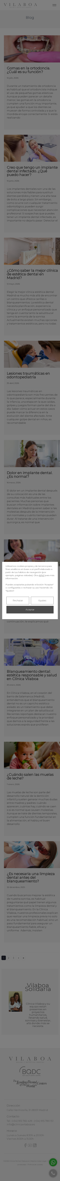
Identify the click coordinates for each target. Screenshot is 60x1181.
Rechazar (18, 600)
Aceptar (30, 609)
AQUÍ (41, 575)
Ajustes (42, 600)
